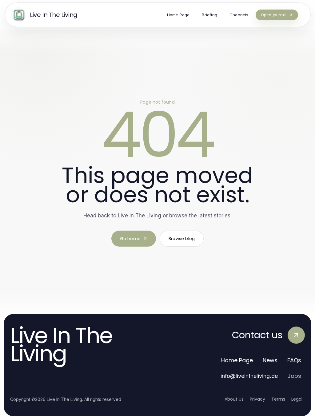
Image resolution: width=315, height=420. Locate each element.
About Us (234, 399)
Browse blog (182, 239)
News (270, 360)
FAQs (294, 360)
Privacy (257, 399)
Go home (130, 239)
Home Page (237, 360)
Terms (278, 399)
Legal (296, 399)
